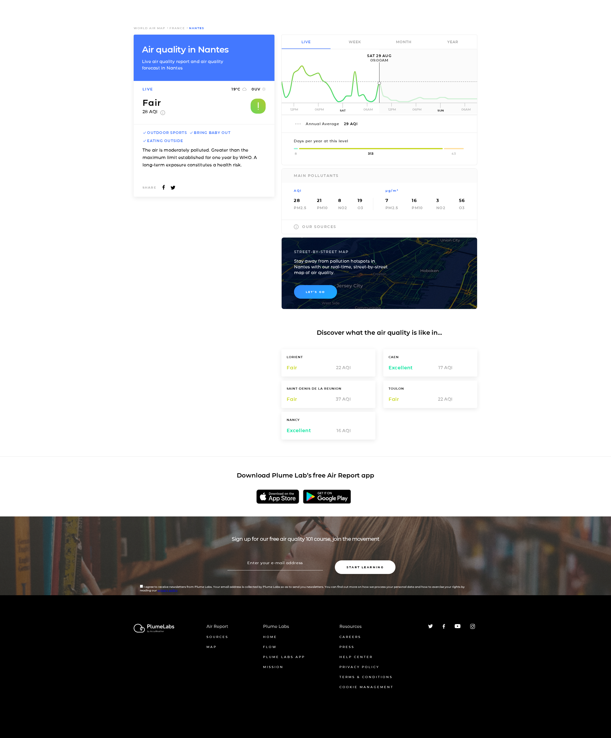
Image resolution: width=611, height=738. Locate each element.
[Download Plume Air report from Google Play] (327, 496)
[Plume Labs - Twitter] (430, 627)
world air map (149, 28)
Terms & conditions (366, 677)
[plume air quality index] (162, 113)
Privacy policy (359, 667)
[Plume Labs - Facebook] (443, 627)
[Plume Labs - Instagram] (472, 628)
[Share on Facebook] (163, 188)
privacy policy (168, 590)
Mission (273, 667)
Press (346, 647)
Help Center (356, 657)
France (177, 28)
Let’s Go (315, 292)
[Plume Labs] (154, 628)
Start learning (365, 567)
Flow (270, 647)
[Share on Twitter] (173, 188)
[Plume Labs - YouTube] (458, 627)
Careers (350, 637)
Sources (217, 637)
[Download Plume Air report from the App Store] (277, 496)
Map (211, 647)
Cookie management (366, 687)
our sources (319, 226)
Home (270, 637)
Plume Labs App (284, 657)
